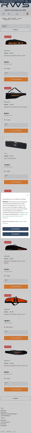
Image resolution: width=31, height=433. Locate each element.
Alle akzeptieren (15, 234)
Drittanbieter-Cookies (23, 212)
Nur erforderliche (15, 229)
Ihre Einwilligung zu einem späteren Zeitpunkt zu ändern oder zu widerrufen (15, 216)
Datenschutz (21, 221)
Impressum (5, 223)
